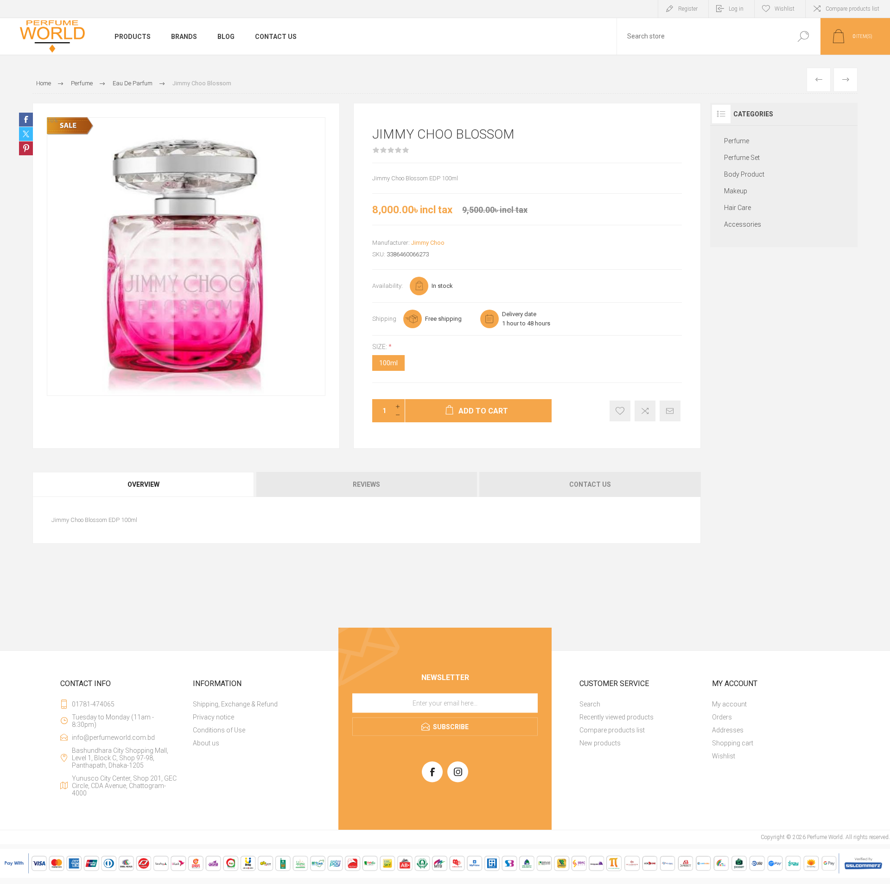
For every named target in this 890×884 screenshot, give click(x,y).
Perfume (736, 141)
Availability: (387, 285)
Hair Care (737, 207)
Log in (736, 9)
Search (803, 36)
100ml (388, 363)
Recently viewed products (616, 717)
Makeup (735, 191)
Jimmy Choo (428, 242)
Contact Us (590, 484)
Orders (722, 717)
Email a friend (670, 411)
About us (206, 743)
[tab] (143, 484)
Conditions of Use (219, 730)
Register (688, 9)
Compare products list (852, 9)
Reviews (366, 484)
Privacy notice (213, 717)
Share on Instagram (26, 148)
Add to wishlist (620, 411)
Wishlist (723, 756)
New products (600, 743)
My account (729, 704)
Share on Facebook (26, 120)
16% (52, 120)
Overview (143, 484)
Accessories (742, 224)
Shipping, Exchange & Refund (235, 704)
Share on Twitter (26, 134)
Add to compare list (645, 411)
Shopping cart (732, 743)
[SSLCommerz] (445, 876)
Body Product (744, 174)
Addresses (728, 730)
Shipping (384, 318)
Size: (380, 346)
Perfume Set (742, 157)
